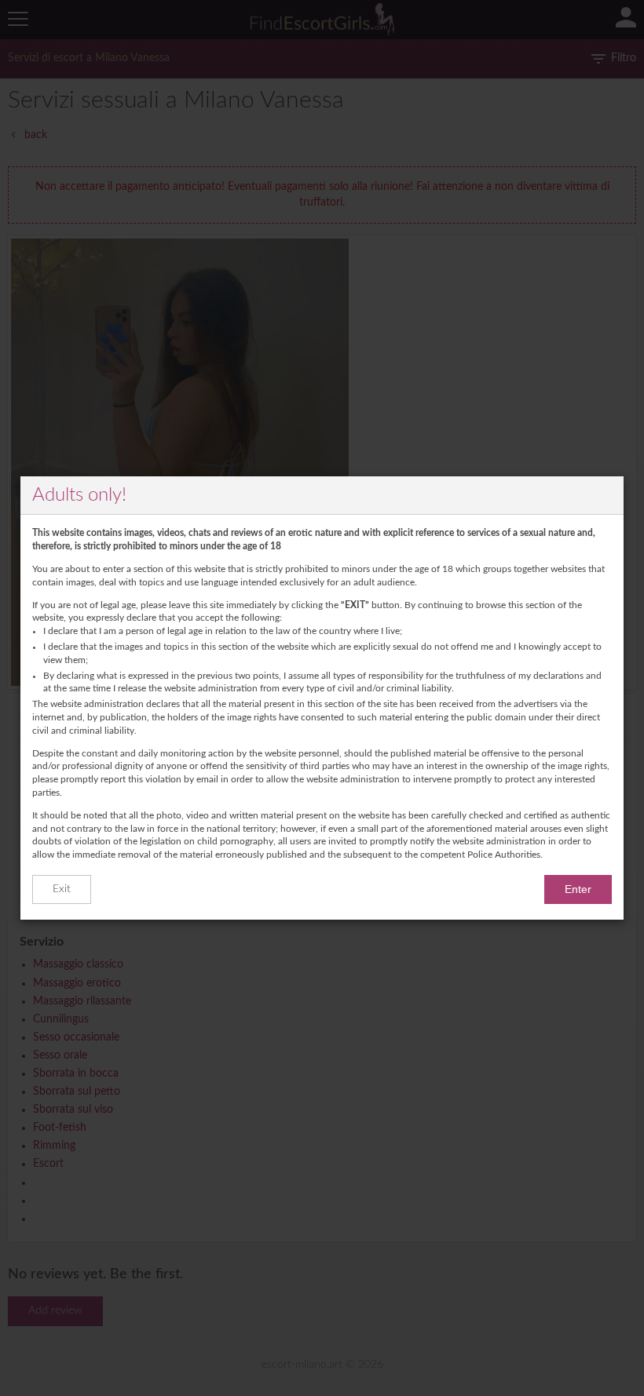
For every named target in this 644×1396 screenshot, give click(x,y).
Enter (578, 889)
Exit (62, 889)
